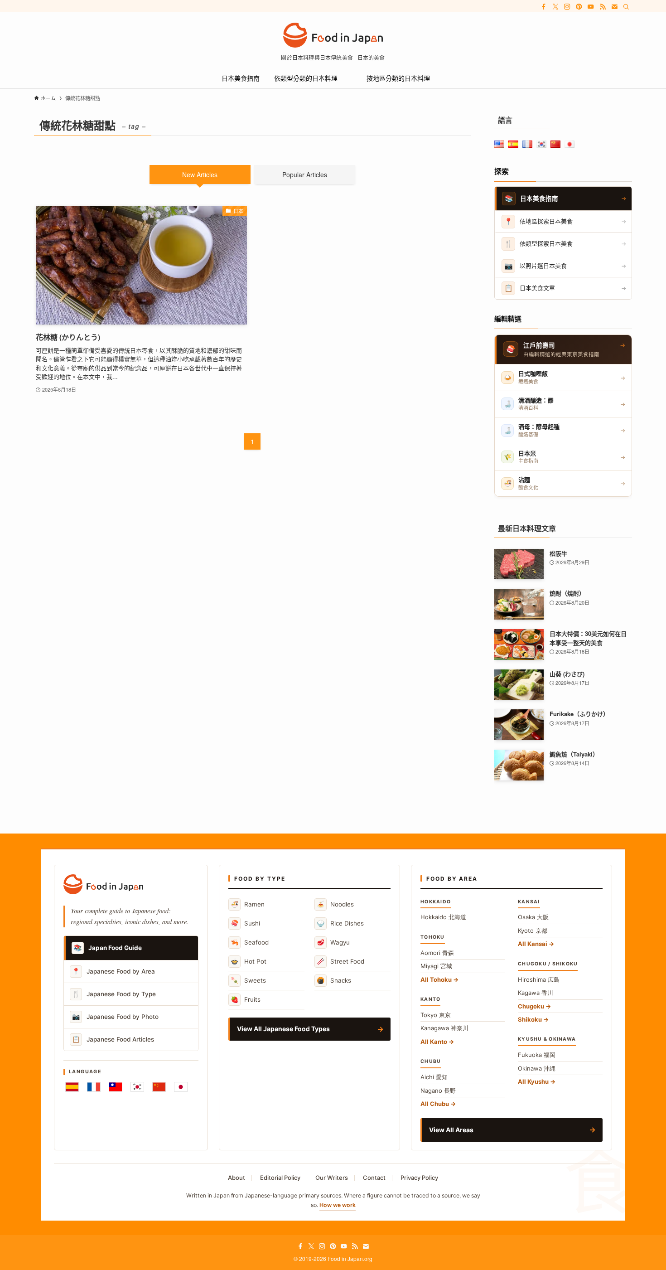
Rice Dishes (340, 923)
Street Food (340, 961)
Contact (374, 1177)
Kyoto (532, 930)
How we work (337, 1205)
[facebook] (544, 7)
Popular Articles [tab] (304, 174)
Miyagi (436, 965)
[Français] (93, 1087)
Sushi (245, 923)
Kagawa (535, 992)
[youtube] (591, 7)
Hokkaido (443, 917)
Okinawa (536, 1068)
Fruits (246, 999)
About (236, 1177)
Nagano (438, 1090)
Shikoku (530, 1019)
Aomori (437, 952)
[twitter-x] (555, 7)
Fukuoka (536, 1054)
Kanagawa (444, 1028)
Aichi (434, 1077)
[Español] (72, 1087)
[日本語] (180, 1087)
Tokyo (435, 1014)
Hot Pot (248, 961)
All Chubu (434, 1103)
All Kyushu (533, 1081)
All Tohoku (436, 979)
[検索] (626, 7)
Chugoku (531, 1006)
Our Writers (331, 1177)
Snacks (334, 980)
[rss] (602, 7)
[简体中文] (159, 1087)
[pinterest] (579, 7)
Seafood (250, 942)
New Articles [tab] (199, 174)
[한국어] (137, 1087)
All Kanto (433, 1041)
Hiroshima (539, 979)
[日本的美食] (333, 35)
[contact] (614, 7)
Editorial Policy (280, 1177)
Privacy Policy (419, 1177)
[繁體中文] (115, 1087)
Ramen (248, 904)
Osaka (533, 917)
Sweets (248, 980)
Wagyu (333, 942)
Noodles (335, 904)
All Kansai (532, 943)
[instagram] (567, 7)
